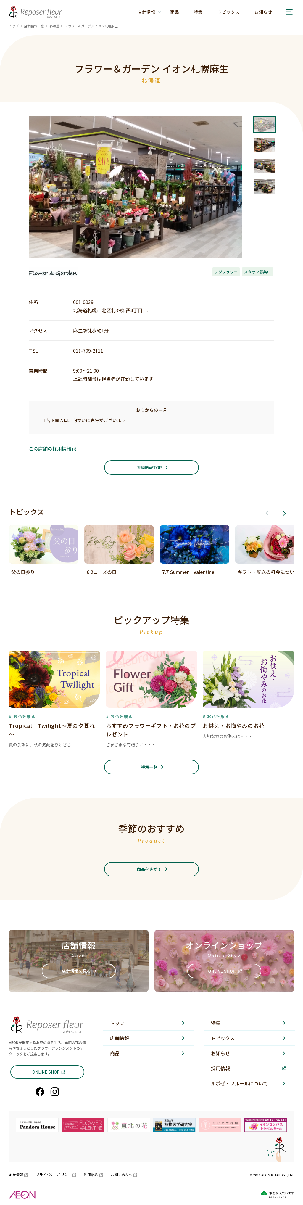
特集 (198, 12)
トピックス (228, 12)
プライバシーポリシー (53, 1174)
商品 (174, 12)
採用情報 (220, 1068)
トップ (14, 25)
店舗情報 (119, 1038)
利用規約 (91, 1174)
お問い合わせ (121, 1174)
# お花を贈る (22, 716)
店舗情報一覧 (34, 25)
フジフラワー (226, 271)
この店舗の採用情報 (50, 448)
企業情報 (16, 1174)
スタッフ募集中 (257, 271)
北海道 (54, 25)
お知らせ (263, 12)
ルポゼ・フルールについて (239, 1083)
